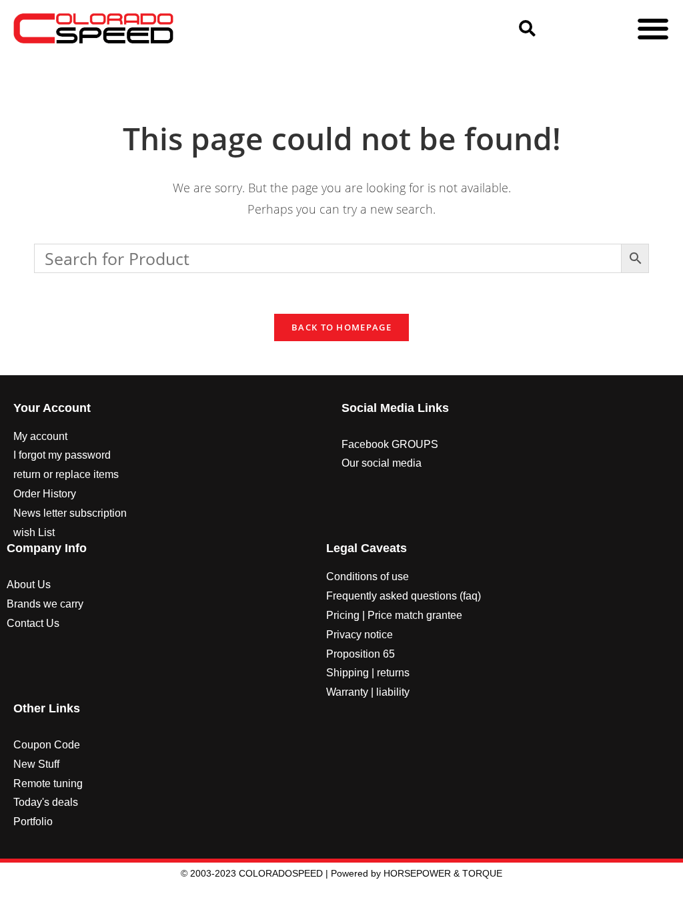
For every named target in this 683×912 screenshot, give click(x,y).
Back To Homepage (341, 327)
